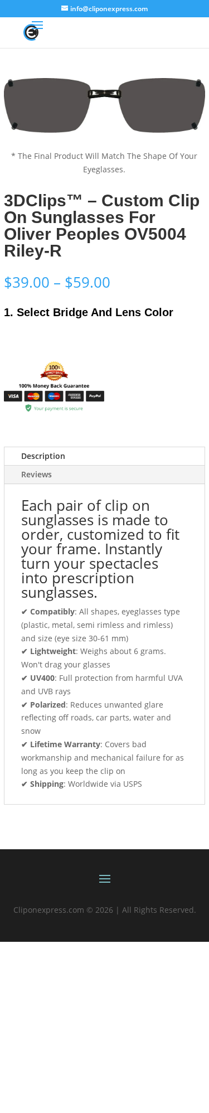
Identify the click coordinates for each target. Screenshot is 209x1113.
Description (43, 456)
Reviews (36, 474)
